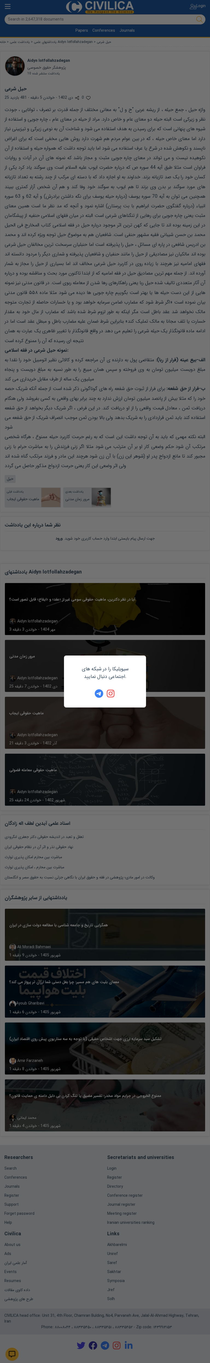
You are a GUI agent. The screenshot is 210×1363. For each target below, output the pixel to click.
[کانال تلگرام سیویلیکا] (99, 693)
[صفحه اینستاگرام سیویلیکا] (111, 693)
